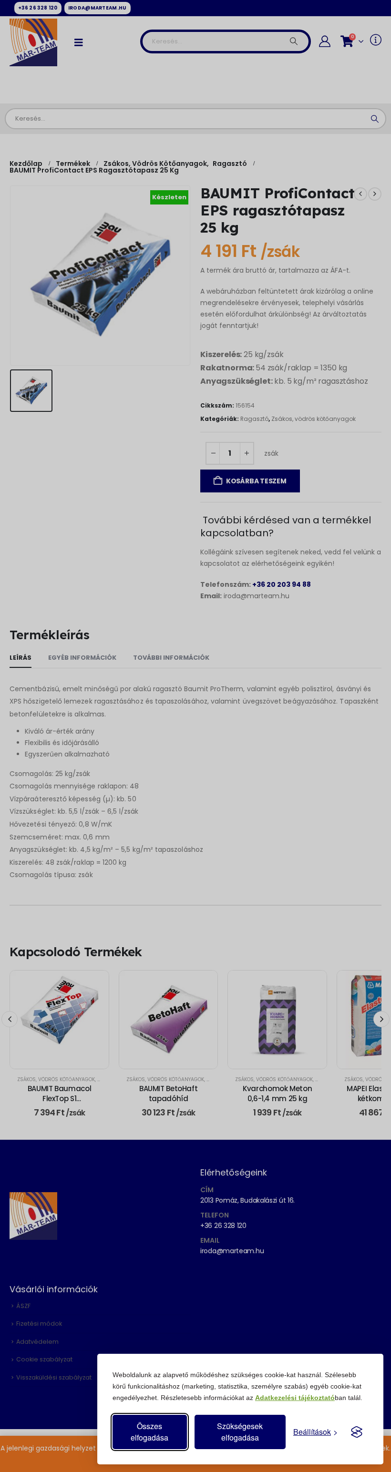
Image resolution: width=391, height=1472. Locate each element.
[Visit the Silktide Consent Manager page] (356, 1432)
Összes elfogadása (149, 1432)
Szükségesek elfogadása (240, 1432)
